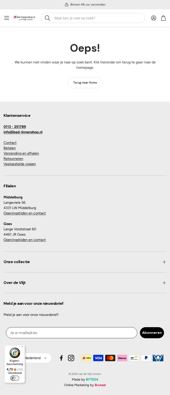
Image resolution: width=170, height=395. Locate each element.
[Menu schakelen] (7, 18)
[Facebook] (61, 358)
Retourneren (13, 158)
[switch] (14, 378)
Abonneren (152, 332)
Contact (10, 143)
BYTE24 (92, 379)
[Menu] (22, 347)
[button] (93, 18)
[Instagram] (71, 358)
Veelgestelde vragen (20, 164)
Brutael (100, 385)
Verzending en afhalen (21, 153)
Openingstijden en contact (25, 213)
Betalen (10, 148)
